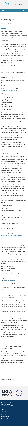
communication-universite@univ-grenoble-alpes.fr (12, 235)
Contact (2, 409)
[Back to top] (25, 403)
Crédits (2, 413)
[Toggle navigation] (2, 10)
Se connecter (4, 421)
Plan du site (3, 411)
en (26, 10)
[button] (6, 10)
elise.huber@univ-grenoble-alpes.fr (9, 90)
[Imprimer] (6, 23)
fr (23, 10)
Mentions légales (5, 414)
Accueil (2, 15)
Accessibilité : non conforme (7, 420)
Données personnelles (6, 416)
